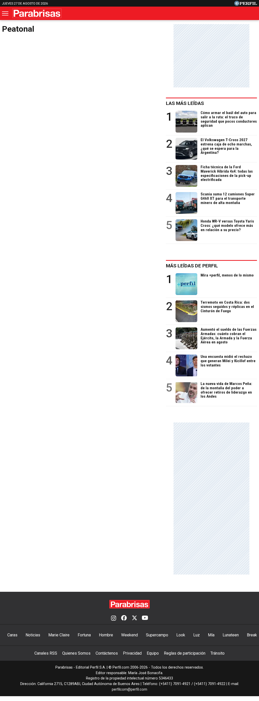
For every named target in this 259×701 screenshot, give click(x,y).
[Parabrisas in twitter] (134, 618)
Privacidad (132, 653)
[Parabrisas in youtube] (145, 618)
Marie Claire (59, 635)
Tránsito (217, 653)
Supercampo (157, 635)
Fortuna (84, 635)
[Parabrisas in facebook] (124, 618)
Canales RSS (45, 653)
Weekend (129, 635)
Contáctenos (107, 653)
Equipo (153, 653)
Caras (12, 635)
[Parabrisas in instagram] (113, 618)
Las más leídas (185, 103)
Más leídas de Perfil (192, 266)
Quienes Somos (76, 653)
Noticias (33, 635)
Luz (196, 635)
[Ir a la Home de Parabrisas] (37, 13)
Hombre (106, 635)
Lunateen (231, 635)
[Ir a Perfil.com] (245, 4)
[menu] (5, 13)
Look (180, 635)
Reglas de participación (184, 653)
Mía (211, 635)
